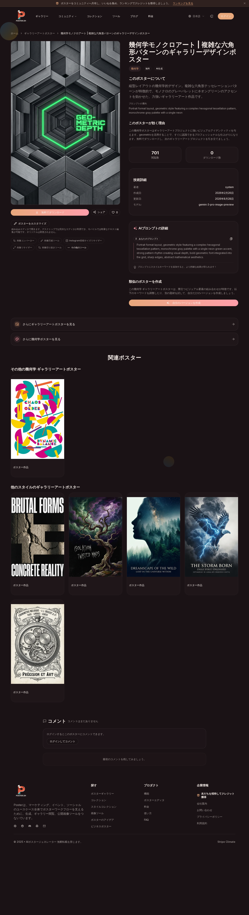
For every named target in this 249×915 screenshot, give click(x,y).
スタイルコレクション (103, 806)
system (229, 187)
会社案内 (202, 803)
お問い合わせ (204, 810)
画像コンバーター (25, 240)
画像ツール (97, 813)
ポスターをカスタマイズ (32, 223)
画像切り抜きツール (52, 247)
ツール (116, 16)
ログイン (226, 16)
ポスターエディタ (154, 800)
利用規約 (202, 823)
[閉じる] (244, 3)
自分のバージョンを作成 (186, 302)
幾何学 (135, 68)
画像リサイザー (24, 247)
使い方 (148, 813)
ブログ (134, 16)
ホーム (14, 33)
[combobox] (196, 16)
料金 (150, 16)
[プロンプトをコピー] (231, 238)
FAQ (146, 819)
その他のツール (78, 247)
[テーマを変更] (211, 16)
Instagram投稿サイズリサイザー (85, 240)
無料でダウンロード (52, 212)
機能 (146, 793)
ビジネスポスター (101, 826)
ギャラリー (42, 16)
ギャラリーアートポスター (39, 33)
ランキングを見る (183, 3)
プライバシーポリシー (209, 816)
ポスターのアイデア (102, 819)
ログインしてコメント (62, 741)
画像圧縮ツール (51, 240)
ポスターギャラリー (102, 793)
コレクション (94, 16)
